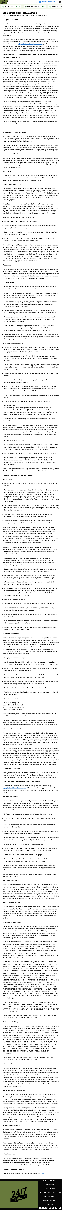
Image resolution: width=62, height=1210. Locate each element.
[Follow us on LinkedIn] (46, 1208)
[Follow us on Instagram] (53, 1208)
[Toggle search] (36, 1)
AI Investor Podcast (48, 2)
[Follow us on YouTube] (50, 1208)
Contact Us (49, 1185)
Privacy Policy (49, 1196)
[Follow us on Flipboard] (60, 1208)
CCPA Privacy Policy (49, 1200)
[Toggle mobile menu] (60, 2)
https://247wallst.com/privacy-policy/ (30, 44)
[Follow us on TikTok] (56, 1208)
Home (45, 1181)
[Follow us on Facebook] (40, 1208)
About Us (52, 1181)
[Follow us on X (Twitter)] (43, 1208)
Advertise (50, 1204)
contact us (43, 1173)
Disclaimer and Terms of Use (50, 1192)
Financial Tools (50, 1189)
